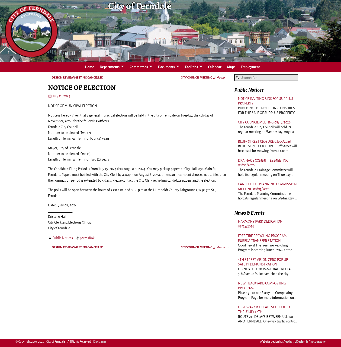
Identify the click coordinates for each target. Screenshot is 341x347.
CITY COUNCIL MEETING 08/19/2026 (264, 122)
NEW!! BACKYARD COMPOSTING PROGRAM (262, 285)
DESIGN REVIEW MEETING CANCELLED (75, 77)
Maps (231, 67)
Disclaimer (99, 341)
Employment (250, 67)
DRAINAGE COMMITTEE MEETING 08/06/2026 (263, 163)
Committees (139, 67)
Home (89, 67)
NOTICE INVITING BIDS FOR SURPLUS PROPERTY (265, 101)
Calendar (215, 67)
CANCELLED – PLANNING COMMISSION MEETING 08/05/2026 (267, 186)
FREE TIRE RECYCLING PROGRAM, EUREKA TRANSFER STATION (263, 238)
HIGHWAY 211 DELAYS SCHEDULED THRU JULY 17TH (264, 309)
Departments (109, 67)
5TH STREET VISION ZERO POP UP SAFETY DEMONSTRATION (263, 262)
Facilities (191, 67)
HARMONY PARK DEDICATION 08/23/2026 (260, 224)
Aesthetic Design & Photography (304, 341)
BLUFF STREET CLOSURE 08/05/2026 (264, 141)
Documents (166, 67)
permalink (87, 238)
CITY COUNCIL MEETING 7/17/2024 (205, 77)
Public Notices (62, 238)
